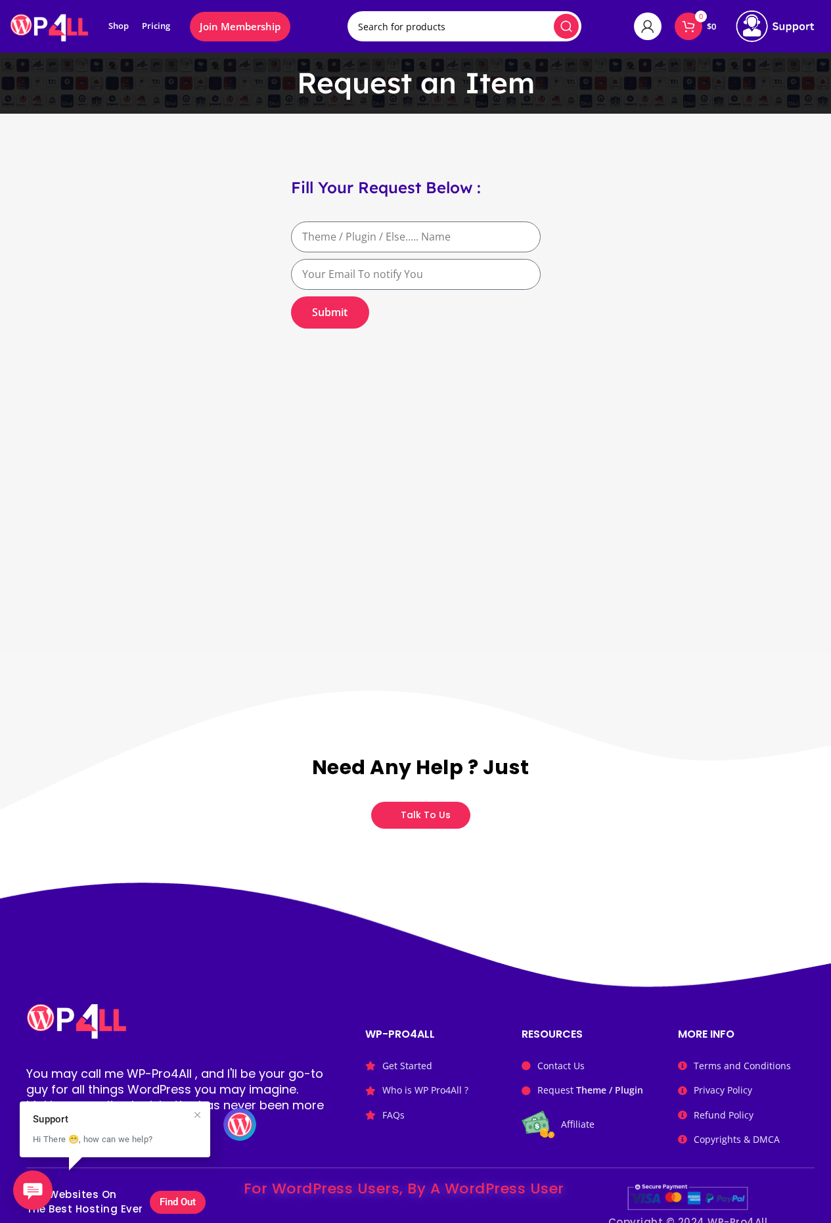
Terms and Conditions (742, 1065)
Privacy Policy (723, 1090)
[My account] (647, 26)
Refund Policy (723, 1115)
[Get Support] (775, 26)
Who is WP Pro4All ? (425, 1090)
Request (590, 1090)
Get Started (407, 1065)
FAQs (393, 1115)
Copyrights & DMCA (737, 1139)
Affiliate (578, 1124)
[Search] (566, 26)
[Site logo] (49, 25)
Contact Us (561, 1065)
